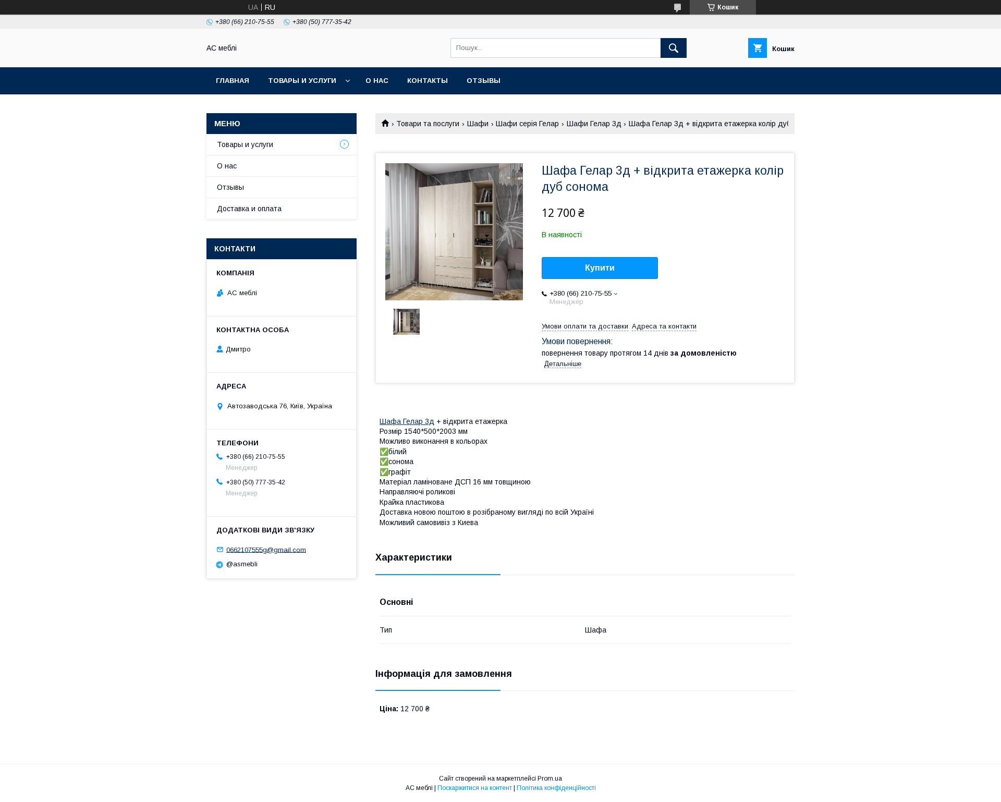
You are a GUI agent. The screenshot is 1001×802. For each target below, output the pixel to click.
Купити (600, 267)
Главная (232, 80)
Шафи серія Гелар (527, 123)
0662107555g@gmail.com (266, 549)
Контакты (427, 80)
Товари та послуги (427, 123)
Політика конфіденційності (556, 788)
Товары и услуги (302, 80)
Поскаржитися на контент (474, 788)
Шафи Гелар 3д (594, 123)
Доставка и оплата (249, 208)
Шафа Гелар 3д (407, 421)
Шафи (478, 123)
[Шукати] (674, 48)
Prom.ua (550, 778)
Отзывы (483, 80)
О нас (376, 80)
